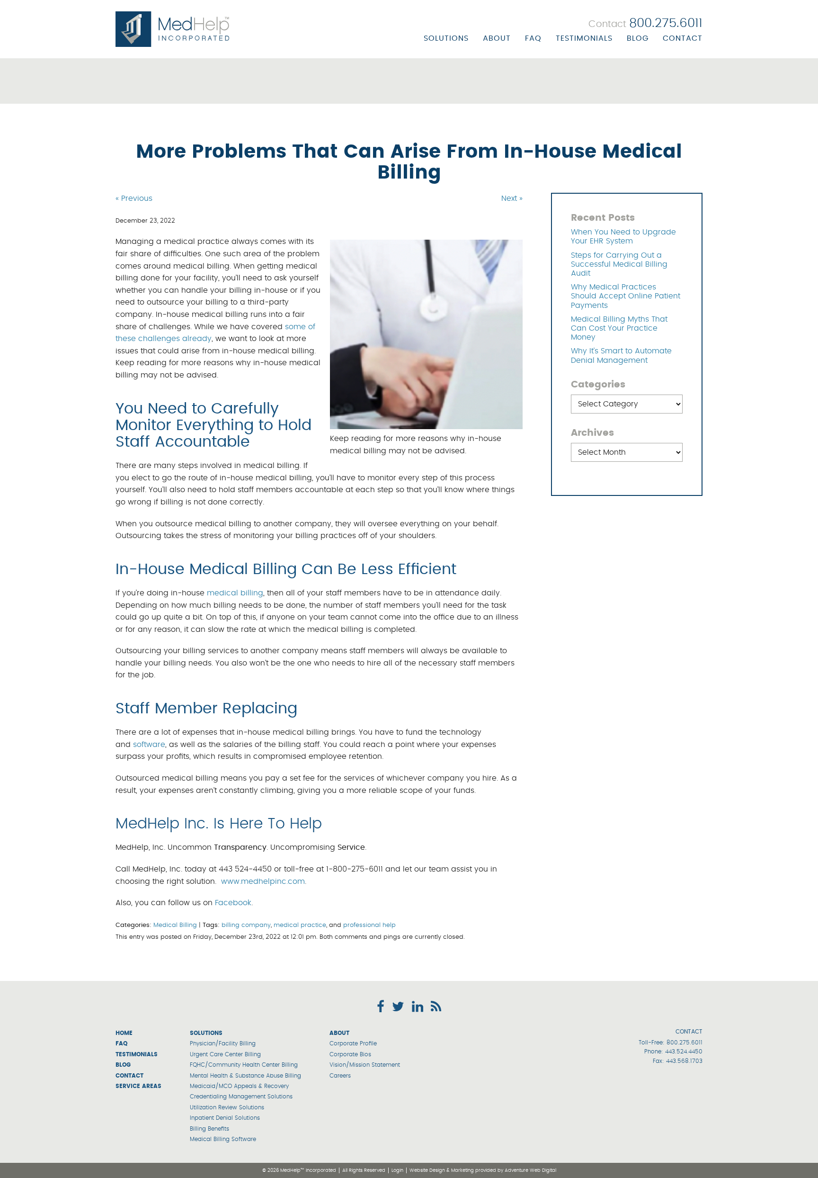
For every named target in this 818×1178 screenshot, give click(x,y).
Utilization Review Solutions (227, 1107)
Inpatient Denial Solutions (225, 1118)
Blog (638, 38)
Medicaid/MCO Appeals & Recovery (239, 1086)
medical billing (235, 593)
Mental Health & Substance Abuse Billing (245, 1076)
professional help (369, 925)
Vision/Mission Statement (364, 1065)
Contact (682, 38)
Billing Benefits (209, 1129)
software (149, 744)
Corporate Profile (353, 1043)
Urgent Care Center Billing (225, 1054)
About (497, 38)
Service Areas (138, 1086)
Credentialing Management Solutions (241, 1096)
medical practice (300, 925)
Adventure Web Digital (530, 1170)
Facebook (233, 903)
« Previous (134, 198)
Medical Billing (175, 925)
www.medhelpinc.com (263, 881)
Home (124, 1033)
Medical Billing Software (223, 1139)
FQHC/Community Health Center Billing (244, 1065)
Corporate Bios (350, 1054)
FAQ (533, 38)
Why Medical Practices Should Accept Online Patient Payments (625, 296)
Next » (512, 198)
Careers (340, 1076)
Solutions (446, 38)
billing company (246, 925)
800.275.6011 (684, 1042)
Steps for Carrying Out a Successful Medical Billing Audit (619, 264)
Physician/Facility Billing (223, 1043)
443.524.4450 (683, 1051)
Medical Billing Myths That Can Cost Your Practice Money (619, 328)
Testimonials (584, 38)
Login (397, 1170)
